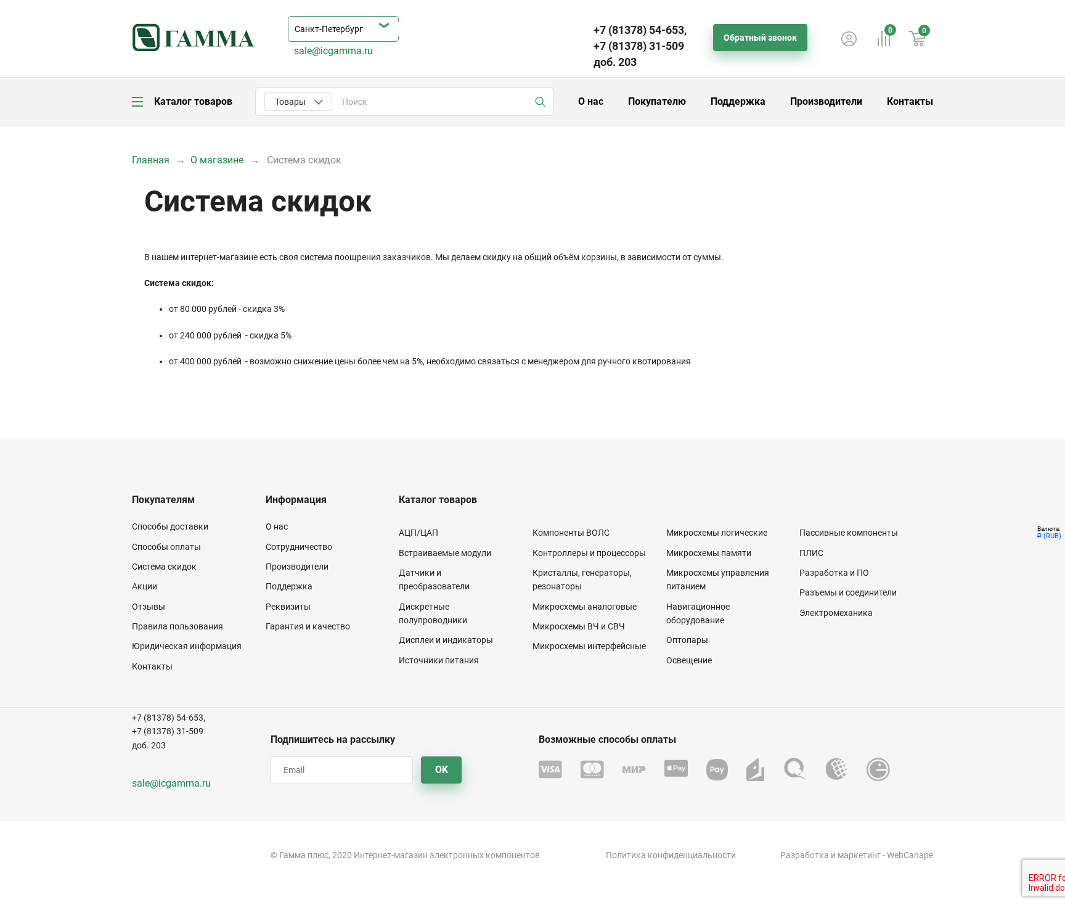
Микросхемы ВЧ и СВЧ (578, 626)
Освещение (689, 660)
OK (441, 770)
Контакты (910, 101)
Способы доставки (170, 526)
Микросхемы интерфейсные (589, 646)
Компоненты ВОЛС (571, 533)
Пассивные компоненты (848, 533)
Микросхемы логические (716, 533)
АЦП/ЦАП (418, 533)
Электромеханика (836, 613)
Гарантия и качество (308, 626)
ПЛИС (811, 553)
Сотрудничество (299, 547)
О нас (590, 101)
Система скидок (164, 566)
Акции (144, 586)
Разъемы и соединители (848, 592)
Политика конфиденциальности (671, 855)
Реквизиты (288, 607)
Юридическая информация (187, 646)
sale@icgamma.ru (333, 51)
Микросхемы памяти (708, 553)
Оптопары (687, 640)
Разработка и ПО (834, 573)
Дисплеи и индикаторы (446, 640)
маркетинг (859, 855)
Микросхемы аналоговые (584, 607)
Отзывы (148, 607)
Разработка (804, 855)
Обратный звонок (760, 38)
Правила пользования (177, 626)
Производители (826, 101)
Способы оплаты (166, 547)
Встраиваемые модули (445, 553)
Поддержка (738, 101)
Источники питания (439, 660)
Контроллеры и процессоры (589, 553)
